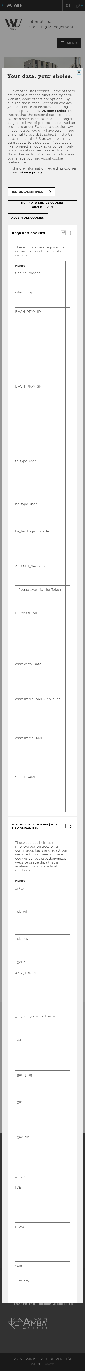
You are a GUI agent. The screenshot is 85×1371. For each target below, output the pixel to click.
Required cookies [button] (28, 233)
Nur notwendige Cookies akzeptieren (42, 205)
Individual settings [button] (27, 191)
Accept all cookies (27, 217)
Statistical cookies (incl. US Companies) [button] (35, 826)
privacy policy (30, 173)
